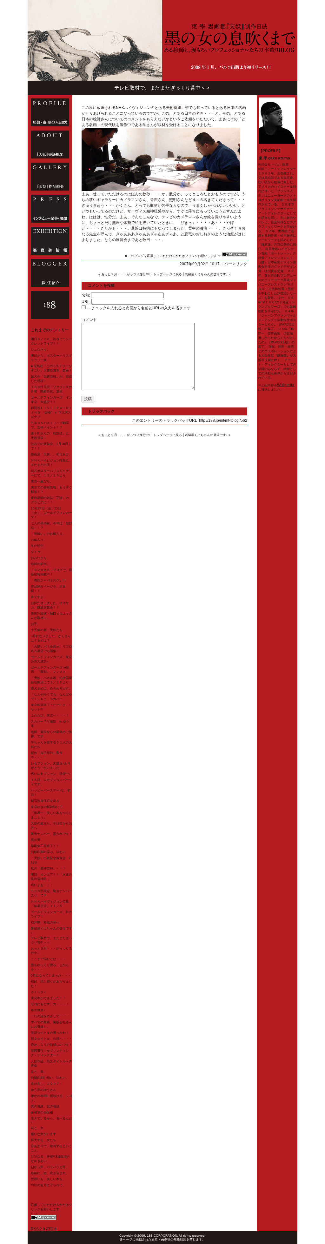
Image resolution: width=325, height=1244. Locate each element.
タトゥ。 (37, 552)
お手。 (35, 624)
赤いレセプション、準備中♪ (50, 774)
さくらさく (39, 992)
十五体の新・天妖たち (47, 630)
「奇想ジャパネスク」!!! (48, 580)
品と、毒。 (39, 1071)
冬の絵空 (37, 546)
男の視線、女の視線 (45, 1106)
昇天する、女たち (43, 1140)
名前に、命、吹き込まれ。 (50, 1173)
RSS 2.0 (38, 1229)
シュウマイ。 (40, 349)
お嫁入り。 (39, 539)
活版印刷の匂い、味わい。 (50, 1077)
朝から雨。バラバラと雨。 (50, 1167)
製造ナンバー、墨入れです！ (51, 834)
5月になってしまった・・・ (51, 975)
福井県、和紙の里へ (45, 922)
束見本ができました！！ (48, 998)
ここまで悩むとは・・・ (48, 959)
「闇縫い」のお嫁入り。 (48, 533)
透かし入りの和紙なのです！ (51, 1044)
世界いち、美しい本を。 (48, 1179)
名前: (86, 295)
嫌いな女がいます (43, 1134)
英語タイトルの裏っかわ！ (50, 1032)
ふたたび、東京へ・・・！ (50, 715)
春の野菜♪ (38, 1010)
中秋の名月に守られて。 (48, 1185)
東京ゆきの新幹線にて (47, 807)
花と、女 (37, 1128)
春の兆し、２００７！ (47, 1084)
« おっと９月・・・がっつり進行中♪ (124, 274)
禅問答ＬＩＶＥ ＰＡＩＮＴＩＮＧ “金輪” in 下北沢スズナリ (51, 412)
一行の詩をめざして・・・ (50, 1016)
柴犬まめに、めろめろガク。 (51, 688)
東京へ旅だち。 (42, 481)
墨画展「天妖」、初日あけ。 (51, 454)
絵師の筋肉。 (40, 564)
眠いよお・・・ (42, 885)
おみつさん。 (40, 558)
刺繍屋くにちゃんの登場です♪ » (207, 274)
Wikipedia (285, 385)
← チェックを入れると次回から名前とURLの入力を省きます (138, 308)
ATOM (51, 1229)
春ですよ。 (39, 597)
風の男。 (37, 840)
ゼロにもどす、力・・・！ (50, 1004)
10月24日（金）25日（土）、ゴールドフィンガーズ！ (51, 513)
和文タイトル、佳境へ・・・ (51, 1038)
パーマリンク (235, 264)
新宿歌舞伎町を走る (45, 801)
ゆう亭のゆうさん (43, 1090)
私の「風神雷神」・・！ (48, 868)
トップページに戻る (167, 274)
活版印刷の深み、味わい (48, 852)
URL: (86, 301)
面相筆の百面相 (42, 1112)
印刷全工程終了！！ (45, 846)
